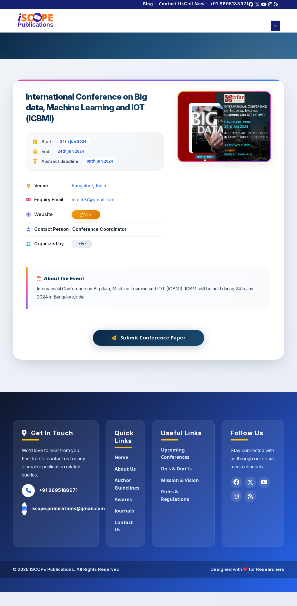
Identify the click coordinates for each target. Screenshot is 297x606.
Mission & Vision (180, 480)
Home (121, 457)
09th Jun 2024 (100, 161)
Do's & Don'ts (176, 468)
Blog (148, 3)
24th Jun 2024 (73, 141)
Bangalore (82, 186)
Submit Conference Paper (153, 337)
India (101, 186)
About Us (125, 469)
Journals (124, 511)
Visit (88, 214)
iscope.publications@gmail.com (68, 508)
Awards (123, 499)
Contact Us (171, 3)
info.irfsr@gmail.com (93, 200)
